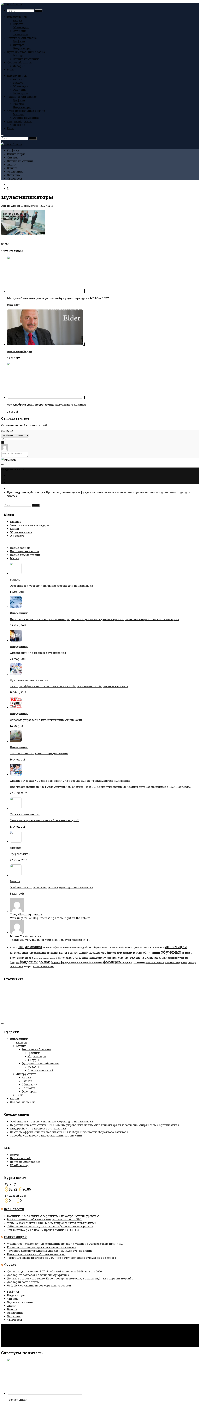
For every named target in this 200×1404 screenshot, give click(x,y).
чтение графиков (176, 962)
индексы (16, 952)
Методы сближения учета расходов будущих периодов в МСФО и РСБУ (58, 298)
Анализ (15, 780)
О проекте (17, 535)
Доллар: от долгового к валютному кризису (38, 1275)
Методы (18, 55)
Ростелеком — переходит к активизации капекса (41, 1247)
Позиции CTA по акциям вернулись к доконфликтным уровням (53, 1216)
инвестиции (176, 946)
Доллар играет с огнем (23, 1282)
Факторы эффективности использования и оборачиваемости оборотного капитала (69, 686)
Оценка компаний (26, 59)
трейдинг (173, 957)
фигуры (14, 962)
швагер (192, 962)
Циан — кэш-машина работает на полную (36, 1254)
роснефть (111, 957)
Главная (15, 521)
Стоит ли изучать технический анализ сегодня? (44, 820)
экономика (16, 966)
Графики (19, 41)
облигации (151, 952)
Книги (14, 528)
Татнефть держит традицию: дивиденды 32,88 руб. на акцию (49, 1250)
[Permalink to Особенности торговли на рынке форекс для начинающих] (16, 875)
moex (13, 947)
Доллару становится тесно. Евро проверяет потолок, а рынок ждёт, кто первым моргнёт (70, 1278)
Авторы (21, 1042)
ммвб (83, 952)
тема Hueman (49, 1332)
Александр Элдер (19, 351)
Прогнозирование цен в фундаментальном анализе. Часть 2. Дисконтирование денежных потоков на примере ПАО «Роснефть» (100, 787)
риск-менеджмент (94, 957)
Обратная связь (21, 532)
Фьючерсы (20, 34)
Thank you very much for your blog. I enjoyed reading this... (50, 939)
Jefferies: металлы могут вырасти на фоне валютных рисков (50, 1226)
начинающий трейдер (129, 952)
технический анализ (148, 957)
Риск (10, 69)
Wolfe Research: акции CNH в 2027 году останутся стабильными (51, 1223)
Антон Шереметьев (24, 205)
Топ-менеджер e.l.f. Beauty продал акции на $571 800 (43, 1230)
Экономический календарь (29, 525)
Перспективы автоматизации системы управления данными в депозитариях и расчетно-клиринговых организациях (94, 619)
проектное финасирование (44, 958)
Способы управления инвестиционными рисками (46, 720)
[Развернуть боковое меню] (2, 464)
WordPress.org (19, 1165)
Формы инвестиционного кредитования (39, 753)
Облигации (21, 27)
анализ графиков (52, 947)
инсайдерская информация (40, 952)
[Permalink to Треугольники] (16, 841)
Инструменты (17, 17)
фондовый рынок (34, 962)
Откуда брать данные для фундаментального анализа (46, 404)
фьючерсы (112, 962)
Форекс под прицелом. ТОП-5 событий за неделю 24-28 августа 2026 (54, 1271)
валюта (106, 947)
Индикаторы (22, 48)
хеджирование (134, 962)
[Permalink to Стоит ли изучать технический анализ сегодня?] (16, 808)
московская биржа (102, 952)
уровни (184, 957)
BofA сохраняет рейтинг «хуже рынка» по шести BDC (44, 1219)
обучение (171, 952)
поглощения (17, 957)
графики (138, 947)
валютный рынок (122, 947)
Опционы (19, 31)
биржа (97, 947)
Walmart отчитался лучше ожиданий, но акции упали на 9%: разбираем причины (65, 1243)
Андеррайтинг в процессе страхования (38, 652)
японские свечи (43, 966)
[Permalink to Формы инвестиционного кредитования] (16, 741)
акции (24, 946)
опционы (187, 952)
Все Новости (14, 1209)
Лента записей (20, 1158)
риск (76, 957)
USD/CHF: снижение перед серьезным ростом (39, 1285)
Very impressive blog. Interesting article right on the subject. (50, 918)
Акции (17, 20)
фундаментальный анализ (81, 962)
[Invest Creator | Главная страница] (11, 4)
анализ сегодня (69, 947)
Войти (14, 1155)
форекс (55, 962)
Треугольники (20, 854)
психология (64, 957)
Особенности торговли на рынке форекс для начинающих (51, 585)
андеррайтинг (84, 947)
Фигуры (18, 45)
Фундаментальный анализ (26, 52)
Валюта (18, 24)
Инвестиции (19, 613)
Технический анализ (22, 38)
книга (64, 952)
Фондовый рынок (19, 62)
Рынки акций (15, 1237)
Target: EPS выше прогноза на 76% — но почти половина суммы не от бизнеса (61, 1257)
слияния (123, 957)
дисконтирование (153, 947)
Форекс (10, 1264)
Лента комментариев (25, 1162)
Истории (19, 66)
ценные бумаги (155, 962)
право (29, 957)
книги (74, 952)
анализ (36, 947)
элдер (28, 966)
